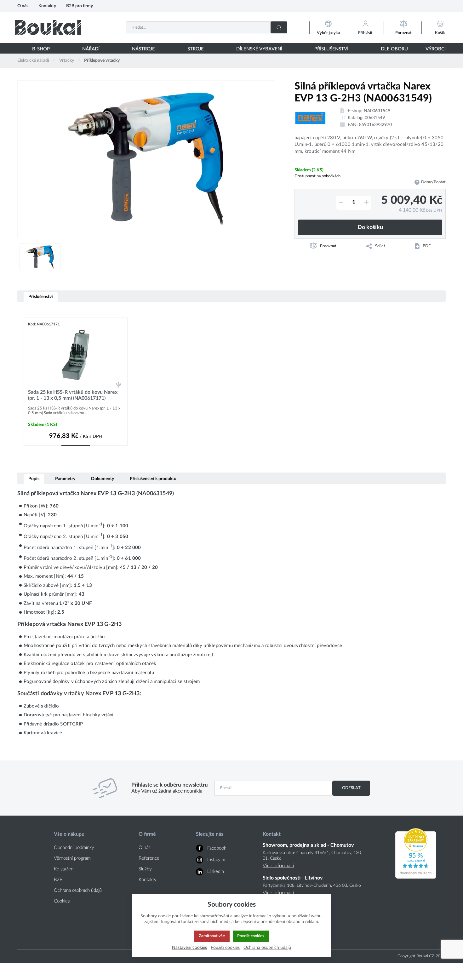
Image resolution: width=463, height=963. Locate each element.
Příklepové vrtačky (102, 60)
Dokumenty (102, 478)
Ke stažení (64, 869)
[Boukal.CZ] (48, 27)
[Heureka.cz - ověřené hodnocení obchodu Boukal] (415, 877)
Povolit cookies (250, 936)
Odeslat (351, 788)
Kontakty (47, 5)
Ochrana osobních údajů (78, 890)
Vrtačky (66, 60)
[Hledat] (279, 27)
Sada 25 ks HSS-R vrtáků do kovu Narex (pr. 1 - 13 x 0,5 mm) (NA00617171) (72, 395)
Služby (145, 869)
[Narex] (310, 118)
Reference (149, 858)
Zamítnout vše (212, 936)
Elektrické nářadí (33, 60)
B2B (58, 879)
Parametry (65, 478)
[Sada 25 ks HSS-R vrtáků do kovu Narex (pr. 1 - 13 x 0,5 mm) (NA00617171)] (75, 354)
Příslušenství (40, 296)
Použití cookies (225, 947)
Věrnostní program (72, 858)
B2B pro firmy (79, 5)
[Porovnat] (118, 384)
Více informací (278, 865)
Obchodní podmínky (74, 847)
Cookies (62, 901)
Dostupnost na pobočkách (317, 176)
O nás (22, 5)
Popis (33, 478)
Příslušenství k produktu (153, 478)
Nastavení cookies (189, 947)
